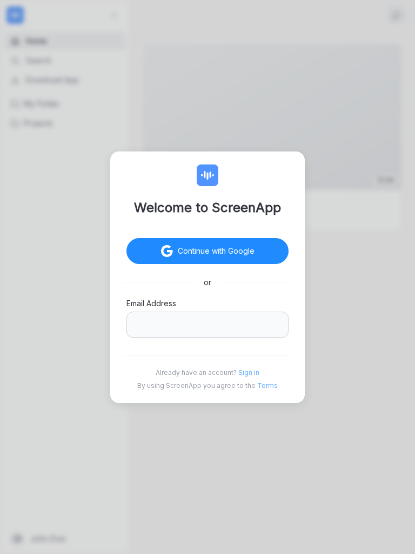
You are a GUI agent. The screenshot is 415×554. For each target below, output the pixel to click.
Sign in (248, 372)
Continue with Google (216, 250)
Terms (267, 385)
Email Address (151, 303)
